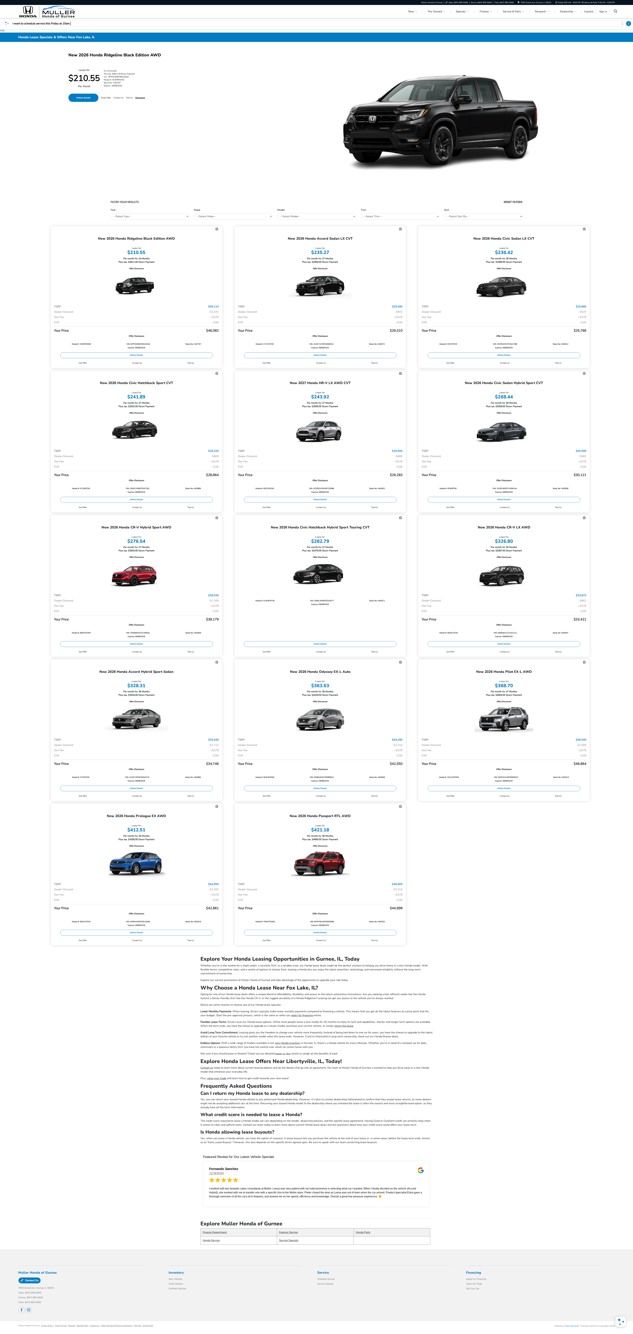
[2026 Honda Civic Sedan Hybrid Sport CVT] (503, 431)
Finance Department (215, 1232)
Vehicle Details (83, 97)
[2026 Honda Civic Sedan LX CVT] (503, 286)
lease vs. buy (283, 1053)
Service (323, 1272)
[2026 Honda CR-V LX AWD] (503, 575)
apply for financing (302, 1015)
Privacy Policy (47, 1325)
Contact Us (31, 1280)
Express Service (288, 1232)
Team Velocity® (572, 1326)
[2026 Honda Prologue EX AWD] (136, 864)
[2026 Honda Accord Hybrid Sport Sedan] (136, 719)
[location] (518, 2)
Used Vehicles (176, 1283)
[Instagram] (28, 1310)
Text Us (190, 363)
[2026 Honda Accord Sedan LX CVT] (320, 286)
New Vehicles (175, 1279)
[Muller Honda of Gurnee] (46, 11)
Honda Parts (363, 1232)
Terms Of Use (61, 1325)
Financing (473, 1272)
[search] (615, 11)
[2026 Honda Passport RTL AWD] (320, 864)
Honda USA (148, 1325)
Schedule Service (326, 1279)
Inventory (176, 1272)
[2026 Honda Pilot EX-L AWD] (503, 719)
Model (281, 210)
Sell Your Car (472, 1288)
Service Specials (288, 1240)
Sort (446, 210)
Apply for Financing (476, 1279)
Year (113, 210)
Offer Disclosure (136, 268)
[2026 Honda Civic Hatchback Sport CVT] (136, 431)
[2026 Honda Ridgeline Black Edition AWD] (136, 286)
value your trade (216, 1078)
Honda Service (211, 1240)
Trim (363, 210)
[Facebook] (21, 1310)
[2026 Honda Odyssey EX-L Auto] (320, 719)
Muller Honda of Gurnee (29, 1325)
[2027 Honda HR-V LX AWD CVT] (320, 431)
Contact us (206, 1068)
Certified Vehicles (177, 1288)
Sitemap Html (82, 1325)
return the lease (343, 1026)
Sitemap (71, 1325)
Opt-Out (137, 1325)
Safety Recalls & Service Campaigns (117, 1325)
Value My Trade (474, 1283)
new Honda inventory (287, 1043)
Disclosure (140, 97)
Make (197, 210)
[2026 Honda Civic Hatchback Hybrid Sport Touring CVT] (320, 575)
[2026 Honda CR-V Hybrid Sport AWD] (136, 575)
